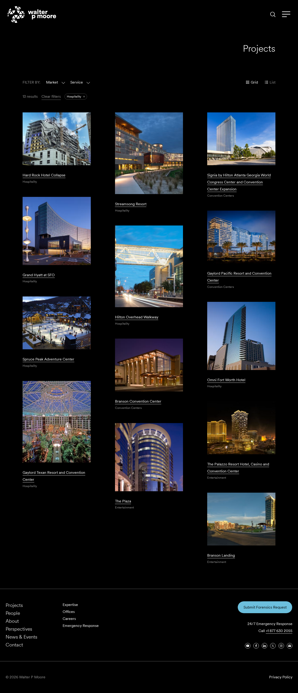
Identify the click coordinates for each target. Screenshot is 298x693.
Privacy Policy (280, 677)
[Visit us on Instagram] (281, 646)
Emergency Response (81, 625)
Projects (14, 605)
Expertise (70, 604)
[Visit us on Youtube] (248, 646)
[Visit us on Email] (289, 646)
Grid (254, 82)
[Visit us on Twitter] (273, 646)
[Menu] (286, 14)
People (13, 613)
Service (76, 82)
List (272, 82)
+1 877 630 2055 (279, 631)
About (12, 621)
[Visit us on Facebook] (256, 646)
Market (52, 82)
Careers (69, 618)
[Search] (273, 14)
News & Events (21, 637)
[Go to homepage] (32, 14)
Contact (14, 645)
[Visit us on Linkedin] (264, 646)
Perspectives (19, 629)
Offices (69, 611)
